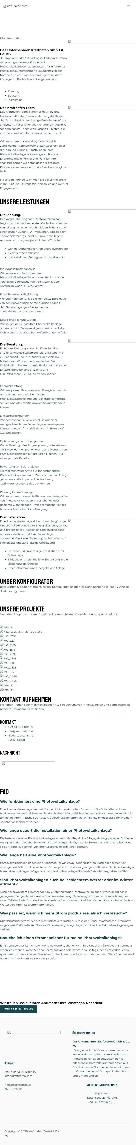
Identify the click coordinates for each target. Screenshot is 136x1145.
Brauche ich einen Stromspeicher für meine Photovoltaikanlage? (61, 938)
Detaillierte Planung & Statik (18, 319)
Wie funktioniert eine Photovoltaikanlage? (40, 801)
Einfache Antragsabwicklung (19, 294)
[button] (34, 269)
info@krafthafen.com (18, 1076)
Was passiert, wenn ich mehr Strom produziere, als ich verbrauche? (63, 913)
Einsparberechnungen (15, 415)
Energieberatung (11, 386)
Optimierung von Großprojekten (21, 441)
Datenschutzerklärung (102, 1097)
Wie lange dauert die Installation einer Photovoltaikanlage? (56, 830)
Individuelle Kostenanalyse (17, 269)
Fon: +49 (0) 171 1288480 (20, 1071)
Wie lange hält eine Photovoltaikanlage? (38, 855)
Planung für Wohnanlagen (17, 492)
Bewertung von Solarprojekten (20, 466)
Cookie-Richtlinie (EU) (102, 1102)
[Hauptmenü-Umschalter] (128, 6)
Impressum (102, 1093)
